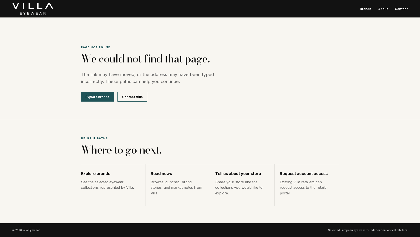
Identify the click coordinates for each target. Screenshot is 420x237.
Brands (365, 9)
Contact (401, 9)
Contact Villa (132, 97)
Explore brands (97, 97)
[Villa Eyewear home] (32, 9)
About (383, 9)
